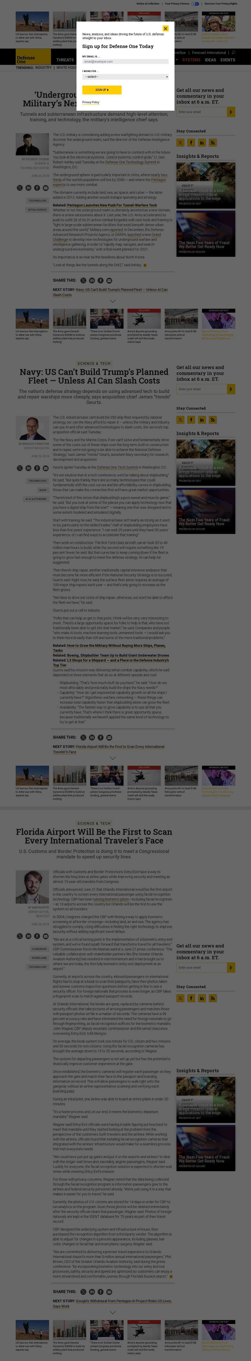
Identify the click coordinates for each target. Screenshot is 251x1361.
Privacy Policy (90, 102)
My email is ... (91, 56)
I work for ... (90, 71)
